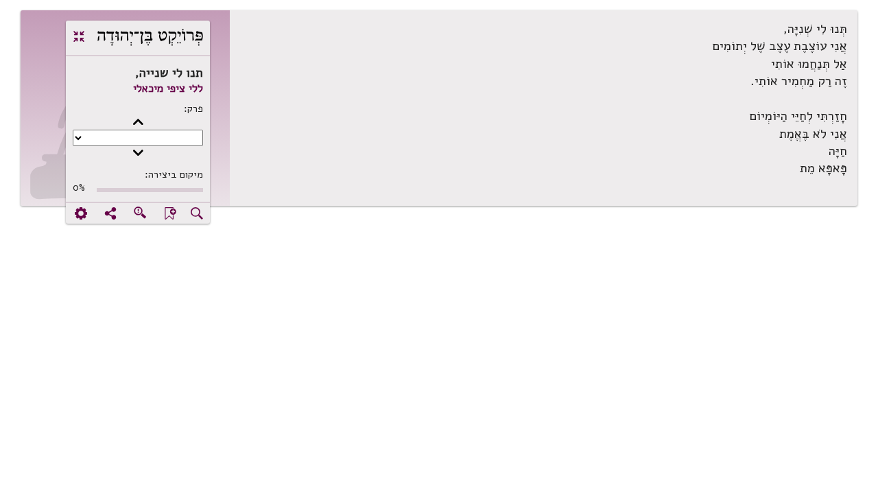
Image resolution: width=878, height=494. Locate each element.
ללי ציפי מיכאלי (168, 88)
